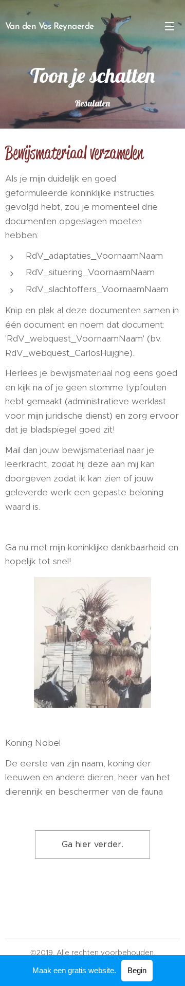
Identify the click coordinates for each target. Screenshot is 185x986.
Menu (169, 25)
